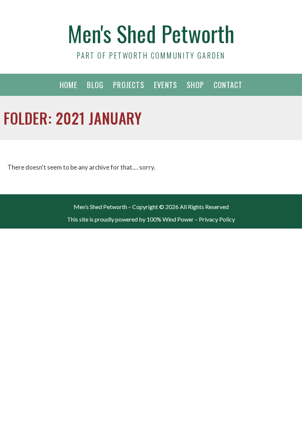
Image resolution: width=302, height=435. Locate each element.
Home (69, 84)
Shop (195, 84)
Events (165, 84)
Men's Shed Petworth (151, 33)
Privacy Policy (217, 219)
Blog (95, 84)
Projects (128, 84)
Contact (228, 84)
